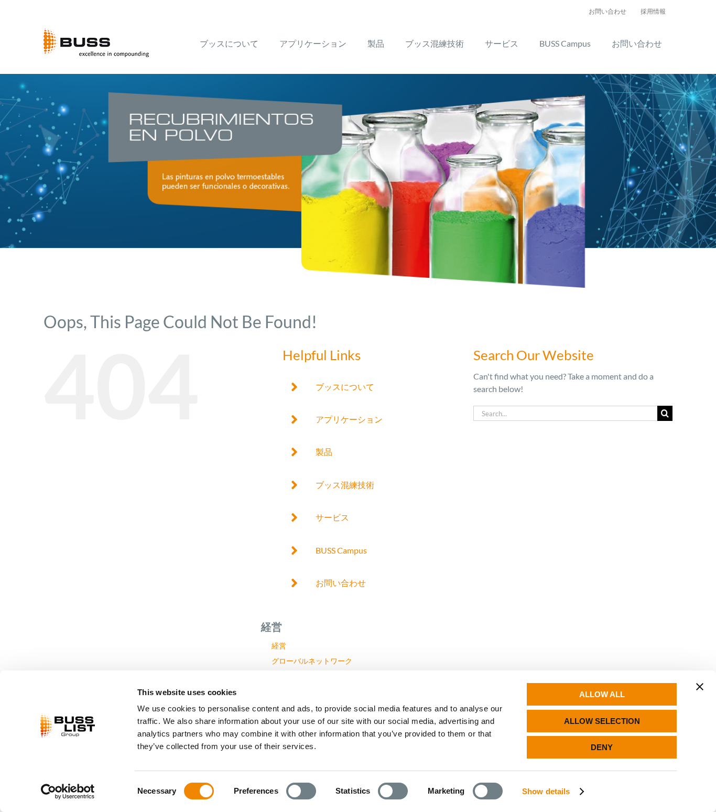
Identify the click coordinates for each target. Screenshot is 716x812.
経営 (279, 645)
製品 (324, 452)
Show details (546, 791)
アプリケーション (349, 419)
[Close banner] (699, 686)
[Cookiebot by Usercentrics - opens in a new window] (68, 791)
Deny (602, 747)
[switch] (301, 791)
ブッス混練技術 (345, 485)
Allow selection (602, 721)
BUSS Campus (341, 550)
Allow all (602, 694)
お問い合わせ (341, 583)
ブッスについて (345, 387)
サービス (332, 517)
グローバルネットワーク (312, 660)
